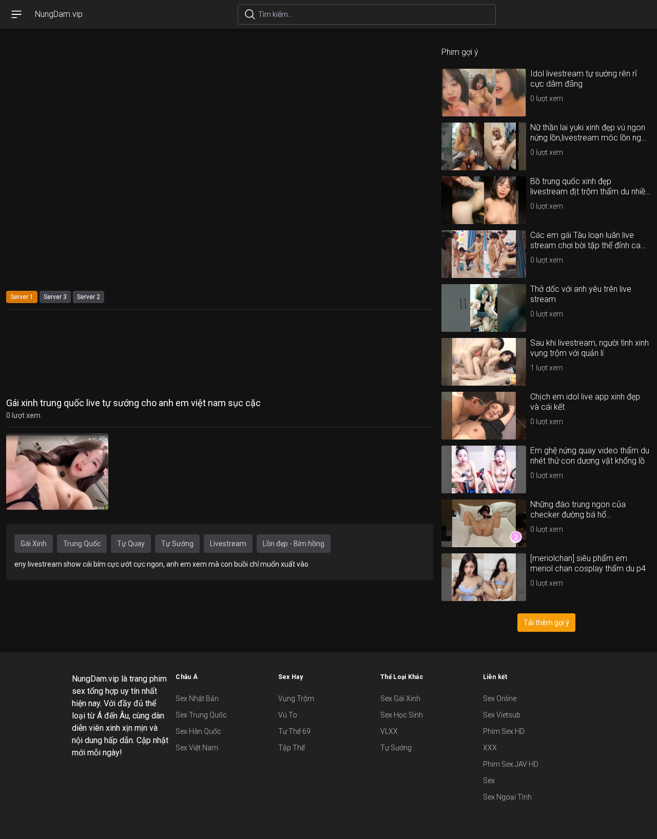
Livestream (228, 544)
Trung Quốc (82, 544)
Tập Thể (291, 748)
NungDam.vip (59, 14)
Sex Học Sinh (401, 715)
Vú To (287, 715)
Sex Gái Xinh (400, 698)
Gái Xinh (34, 544)
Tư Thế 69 (294, 731)
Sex (489, 780)
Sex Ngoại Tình (507, 797)
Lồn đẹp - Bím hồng (293, 544)
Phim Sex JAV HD (510, 764)
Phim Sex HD (504, 731)
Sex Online (499, 698)
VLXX (389, 731)
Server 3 (55, 297)
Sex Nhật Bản (197, 698)
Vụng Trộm (296, 698)
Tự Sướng (177, 544)
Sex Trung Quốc (201, 715)
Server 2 (88, 297)
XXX (490, 748)
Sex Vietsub (501, 715)
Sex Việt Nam (197, 748)
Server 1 (21, 297)
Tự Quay (131, 544)
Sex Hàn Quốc (198, 731)
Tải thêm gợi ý (546, 622)
